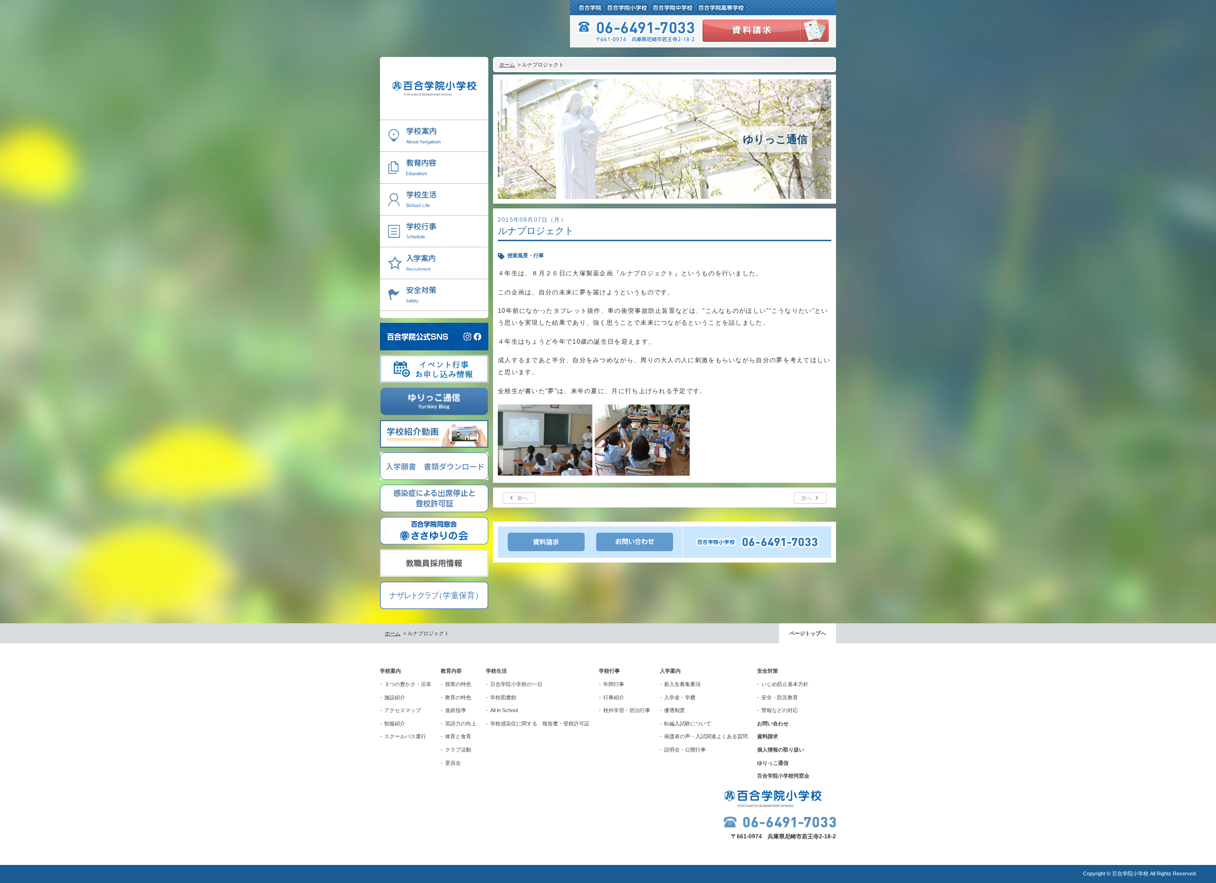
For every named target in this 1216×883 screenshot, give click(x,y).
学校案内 (390, 671)
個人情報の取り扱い (780, 749)
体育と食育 (458, 736)
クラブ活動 (458, 749)
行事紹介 (613, 697)
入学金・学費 (679, 697)
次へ (806, 498)
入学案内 (670, 671)
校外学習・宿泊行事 (626, 710)
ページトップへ (807, 633)
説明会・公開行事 (685, 749)
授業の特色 (458, 684)
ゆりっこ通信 (772, 763)
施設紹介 (394, 697)
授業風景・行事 (525, 255)
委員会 (453, 763)
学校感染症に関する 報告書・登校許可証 (539, 723)
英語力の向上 (460, 723)
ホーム (507, 64)
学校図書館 (503, 697)
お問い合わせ (772, 723)
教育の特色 (458, 697)
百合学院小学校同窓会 (783, 776)
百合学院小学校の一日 (516, 684)
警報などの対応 (779, 710)
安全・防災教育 (779, 697)
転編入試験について (687, 723)
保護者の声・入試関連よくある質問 (706, 736)
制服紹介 (394, 723)
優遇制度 (674, 710)
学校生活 (496, 671)
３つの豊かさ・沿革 (407, 684)
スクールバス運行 (405, 736)
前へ (522, 498)
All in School (504, 710)
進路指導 (455, 710)
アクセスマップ (402, 710)
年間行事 (613, 684)
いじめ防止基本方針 (784, 684)
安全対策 (767, 671)
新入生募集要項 (682, 684)
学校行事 (609, 671)
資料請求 (767, 736)
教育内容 (451, 671)
